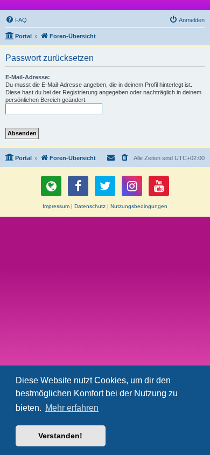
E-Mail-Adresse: (27, 77)
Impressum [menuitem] (56, 206)
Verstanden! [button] (60, 435)
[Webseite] (51, 186)
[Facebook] (78, 186)
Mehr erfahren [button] (72, 407)
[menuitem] (16, 19)
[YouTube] (159, 186)
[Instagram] (132, 186)
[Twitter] (105, 186)
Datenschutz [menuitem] (90, 206)
